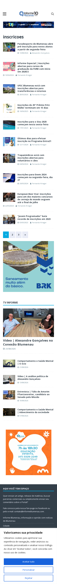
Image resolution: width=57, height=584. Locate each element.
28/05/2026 (24, 94)
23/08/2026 (10, 348)
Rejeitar (28, 578)
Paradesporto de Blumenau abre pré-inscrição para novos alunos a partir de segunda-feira (35, 46)
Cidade (6, 525)
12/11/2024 (24, 144)
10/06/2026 (9, 75)
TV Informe (10, 302)
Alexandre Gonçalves (40, 53)
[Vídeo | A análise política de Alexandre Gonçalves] (9, 379)
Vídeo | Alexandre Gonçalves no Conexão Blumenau (28, 342)
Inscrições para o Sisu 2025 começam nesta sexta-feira (32, 123)
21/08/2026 (24, 367)
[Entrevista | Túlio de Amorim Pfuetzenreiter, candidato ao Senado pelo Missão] (9, 394)
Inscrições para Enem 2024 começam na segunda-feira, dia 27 (35, 177)
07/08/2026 (24, 416)
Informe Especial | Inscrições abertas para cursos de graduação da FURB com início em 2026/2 (33, 67)
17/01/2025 (24, 128)
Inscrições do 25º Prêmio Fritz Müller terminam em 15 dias (33, 106)
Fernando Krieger (25, 75)
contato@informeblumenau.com (29, 511)
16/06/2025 (24, 111)
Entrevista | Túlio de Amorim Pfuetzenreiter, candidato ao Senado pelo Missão (33, 394)
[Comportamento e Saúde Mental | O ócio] (9, 364)
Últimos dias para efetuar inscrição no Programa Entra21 (34, 140)
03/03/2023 (24, 222)
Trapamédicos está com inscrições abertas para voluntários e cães (30, 158)
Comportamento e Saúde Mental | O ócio (35, 362)
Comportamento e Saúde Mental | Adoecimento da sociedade (35, 411)
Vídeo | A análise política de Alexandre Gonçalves (32, 377)
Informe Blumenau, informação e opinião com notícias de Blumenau (28, 519)
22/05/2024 (9, 206)
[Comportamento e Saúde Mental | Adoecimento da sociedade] (9, 412)
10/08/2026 (24, 400)
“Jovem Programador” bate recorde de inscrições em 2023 (34, 217)
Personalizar (28, 569)
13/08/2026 (24, 53)
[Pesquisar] (52, 14)
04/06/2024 (24, 164)
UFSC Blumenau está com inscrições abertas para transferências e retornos (31, 88)
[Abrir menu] (5, 14)
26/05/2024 (24, 183)
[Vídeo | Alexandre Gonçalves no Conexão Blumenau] (28, 322)
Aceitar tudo (28, 561)
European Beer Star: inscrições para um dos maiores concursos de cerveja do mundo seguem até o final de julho (35, 198)
